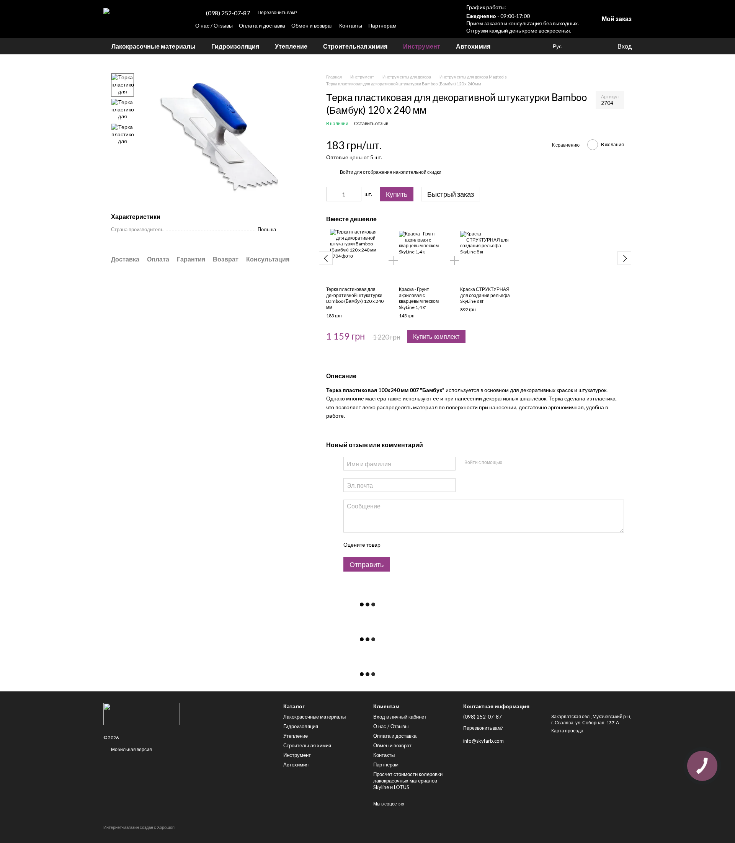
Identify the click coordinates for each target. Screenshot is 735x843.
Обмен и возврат (312, 25)
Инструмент (421, 46)
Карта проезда (567, 731)
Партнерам (382, 25)
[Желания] (580, 46)
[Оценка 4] (429, 544)
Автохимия (473, 46)
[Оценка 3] (417, 544)
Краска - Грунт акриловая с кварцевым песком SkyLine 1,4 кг (419, 298)
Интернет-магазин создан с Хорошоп (139, 827)
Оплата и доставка (262, 25)
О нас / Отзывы (214, 25)
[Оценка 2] (405, 544)
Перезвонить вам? (277, 12)
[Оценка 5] (442, 544)
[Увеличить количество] (355, 194)
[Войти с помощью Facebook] (510, 462)
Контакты (350, 25)
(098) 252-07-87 (228, 13)
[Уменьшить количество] (332, 194)
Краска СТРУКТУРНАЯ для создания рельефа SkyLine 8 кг (485, 295)
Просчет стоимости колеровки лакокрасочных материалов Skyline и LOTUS (408, 780)
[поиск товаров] (512, 46)
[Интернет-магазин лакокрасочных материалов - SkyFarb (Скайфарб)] (187, 714)
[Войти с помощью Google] (522, 462)
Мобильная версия (131, 749)
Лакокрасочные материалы (153, 46)
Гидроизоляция (235, 46)
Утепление (291, 46)
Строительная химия (355, 46)
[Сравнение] (595, 46)
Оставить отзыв (371, 123)
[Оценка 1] (393, 544)
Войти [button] (346, 172)
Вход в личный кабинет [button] (399, 717)
